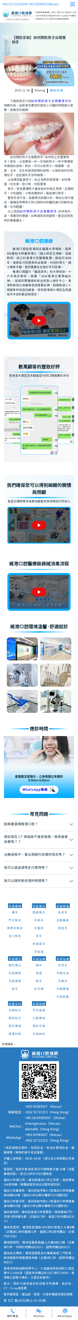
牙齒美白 (39, 906)
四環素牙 (39, 944)
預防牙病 (56, 90)
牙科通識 (39, 1010)
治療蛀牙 (15, 1010)
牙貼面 (39, 952)
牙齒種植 (15, 906)
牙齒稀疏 (15, 973)
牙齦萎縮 (62, 989)
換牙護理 (15, 1026)
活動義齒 (62, 920)
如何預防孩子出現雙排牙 (49, 101)
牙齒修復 (62, 906)
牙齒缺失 (39, 1034)
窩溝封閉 (15, 1034)
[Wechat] (39, 1310)
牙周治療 (62, 959)
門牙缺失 (15, 920)
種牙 (15, 912)
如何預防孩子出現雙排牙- (39, 211)
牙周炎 (63, 965)
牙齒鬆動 (62, 997)
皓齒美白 (39, 912)
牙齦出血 (62, 973)
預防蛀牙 (15, 1018)
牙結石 (39, 920)
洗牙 (39, 936)
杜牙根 (39, 989)
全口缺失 (15, 936)
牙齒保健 (39, 1004)
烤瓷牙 (63, 928)
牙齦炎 (63, 981)
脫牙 (39, 981)
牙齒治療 (39, 959)
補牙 (39, 965)
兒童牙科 (15, 1004)
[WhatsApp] (65, 1310)
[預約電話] (13, 1310)
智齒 (39, 973)
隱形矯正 (15, 965)
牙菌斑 (39, 928)
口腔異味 (39, 1018)
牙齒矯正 (15, 959)
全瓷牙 (63, 912)
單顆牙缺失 (15, 928)
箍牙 (15, 989)
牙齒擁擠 (15, 981)
